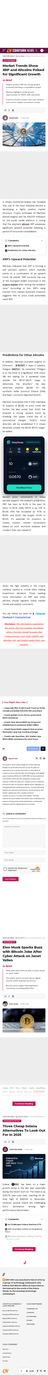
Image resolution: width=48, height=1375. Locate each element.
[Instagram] (40, 758)
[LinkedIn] (44, 758)
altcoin (25, 224)
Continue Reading (24, 1103)
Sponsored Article (12, 1121)
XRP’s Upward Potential (18, 246)
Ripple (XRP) (9, 1266)
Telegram (40, 613)
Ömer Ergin (13, 1004)
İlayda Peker (14, 118)
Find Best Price (24, 487)
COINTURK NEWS (15, 1149)
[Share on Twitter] (13, 110)
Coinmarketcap (22, 617)
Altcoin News (9, 60)
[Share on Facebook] (9, 110)
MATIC (15, 369)
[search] (36, 50)
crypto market (10, 284)
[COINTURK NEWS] (20, 50)
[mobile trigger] (5, 50)
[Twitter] (36, 758)
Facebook (8, 617)
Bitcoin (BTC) (9, 942)
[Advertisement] (24, 24)
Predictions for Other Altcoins (22, 250)
